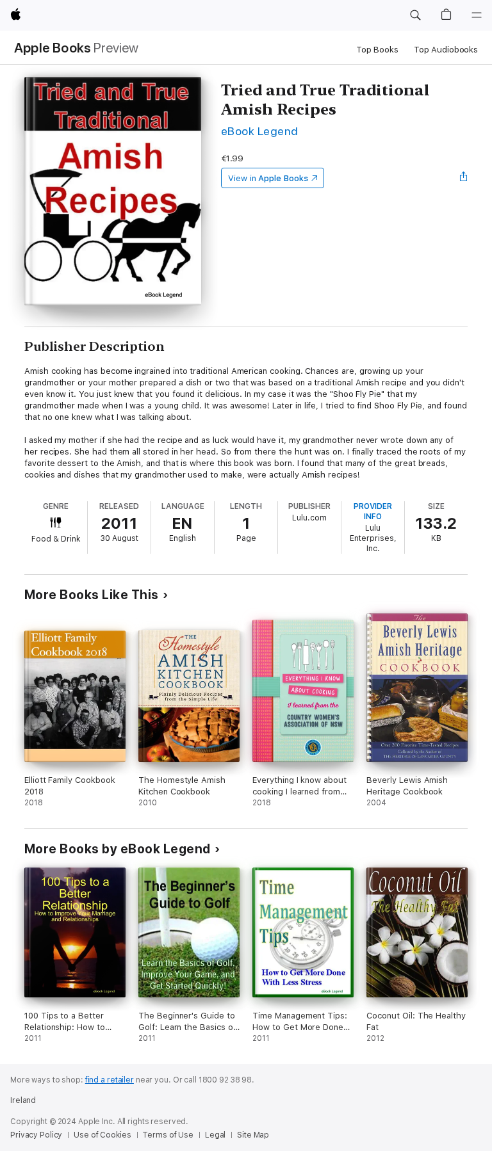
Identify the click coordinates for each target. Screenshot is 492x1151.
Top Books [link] (377, 49)
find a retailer (109, 1079)
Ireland (23, 1100)
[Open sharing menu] (464, 178)
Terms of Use (167, 1135)
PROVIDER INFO (373, 511)
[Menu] (476, 15)
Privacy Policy (36, 1135)
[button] (415, 15)
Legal (215, 1135)
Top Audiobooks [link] (446, 49)
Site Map (253, 1135)
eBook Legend (260, 131)
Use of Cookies (102, 1135)
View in (268, 178)
